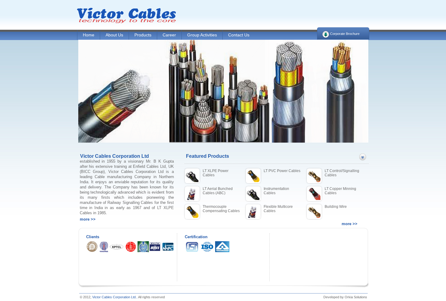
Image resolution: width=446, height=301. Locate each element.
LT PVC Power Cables (282, 171)
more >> (88, 219)
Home (88, 34)
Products (142, 34)
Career (169, 34)
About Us (114, 34)
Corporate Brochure (345, 34)
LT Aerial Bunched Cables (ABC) (218, 191)
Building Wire (336, 207)
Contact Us (238, 34)
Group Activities (202, 34)
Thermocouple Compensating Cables (221, 209)
